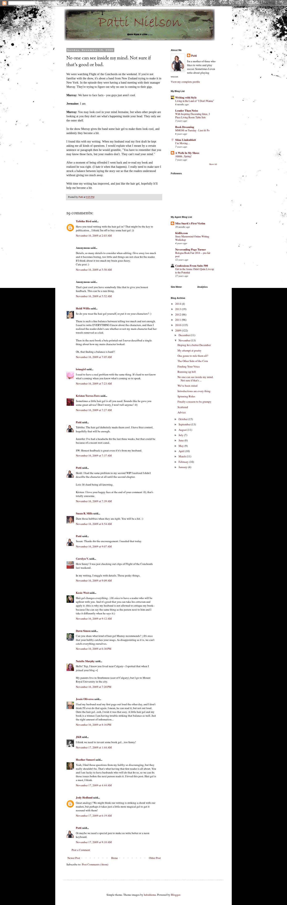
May (181, 446)
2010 (178, 325)
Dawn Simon (83, 631)
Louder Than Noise (186, 110)
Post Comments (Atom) (95, 864)
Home (114, 858)
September (185, 424)
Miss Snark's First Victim (190, 223)
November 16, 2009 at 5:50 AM (94, 270)
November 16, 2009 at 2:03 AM (94, 235)
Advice (182, 412)
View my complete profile (185, 82)
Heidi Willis (83, 308)
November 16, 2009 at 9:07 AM (94, 546)
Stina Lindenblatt (185, 140)
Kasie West (82, 593)
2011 (178, 320)
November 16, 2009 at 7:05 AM (94, 357)
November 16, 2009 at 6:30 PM (93, 649)
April (182, 451)
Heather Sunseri (85, 759)
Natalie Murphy (85, 661)
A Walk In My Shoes (187, 153)
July (181, 435)
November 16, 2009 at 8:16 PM (93, 725)
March (183, 456)
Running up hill (187, 372)
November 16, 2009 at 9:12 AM (94, 618)
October (183, 419)
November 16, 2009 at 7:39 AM (94, 501)
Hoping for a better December (194, 345)
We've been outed (187, 385)
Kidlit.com (181, 233)
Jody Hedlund (84, 797)
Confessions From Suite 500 (191, 266)
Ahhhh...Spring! (183, 156)
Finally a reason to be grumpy (194, 401)
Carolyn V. (82, 558)
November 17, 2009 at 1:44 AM (94, 747)
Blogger (175, 895)
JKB (78, 737)
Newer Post (73, 858)
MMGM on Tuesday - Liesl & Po (192, 130)
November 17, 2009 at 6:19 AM (94, 815)
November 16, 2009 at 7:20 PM (93, 687)
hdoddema (150, 895)
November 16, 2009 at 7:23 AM (94, 383)
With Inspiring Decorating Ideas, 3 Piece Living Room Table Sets (192, 115)
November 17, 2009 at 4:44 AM (94, 785)
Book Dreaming (184, 127)
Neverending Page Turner (190, 249)
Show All (213, 164)
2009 (178, 330)
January (183, 467)
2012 (178, 314)
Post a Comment (81, 850)
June (181, 440)
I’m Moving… (182, 143)
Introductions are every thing (194, 391)
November (185, 340)
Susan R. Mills (84, 513)
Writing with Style (186, 97)
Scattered (183, 407)
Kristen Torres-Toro (88, 396)
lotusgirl (81, 369)
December (185, 335)
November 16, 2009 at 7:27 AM (94, 410)
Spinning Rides (186, 396)
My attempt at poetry (189, 350)
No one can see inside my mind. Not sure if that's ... (195, 378)
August (183, 430)
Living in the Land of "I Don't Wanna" (194, 100)
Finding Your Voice (189, 366)
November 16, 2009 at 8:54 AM (94, 524)
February (184, 462)
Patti (79, 422)
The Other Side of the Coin (193, 361)
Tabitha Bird (83, 221)
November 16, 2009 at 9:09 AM (94, 580)
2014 (178, 304)
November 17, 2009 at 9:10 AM (94, 842)
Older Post (155, 858)
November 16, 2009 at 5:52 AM (94, 296)
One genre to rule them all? (193, 356)
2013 (178, 309)
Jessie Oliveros (85, 699)
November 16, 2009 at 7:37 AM (94, 455)
